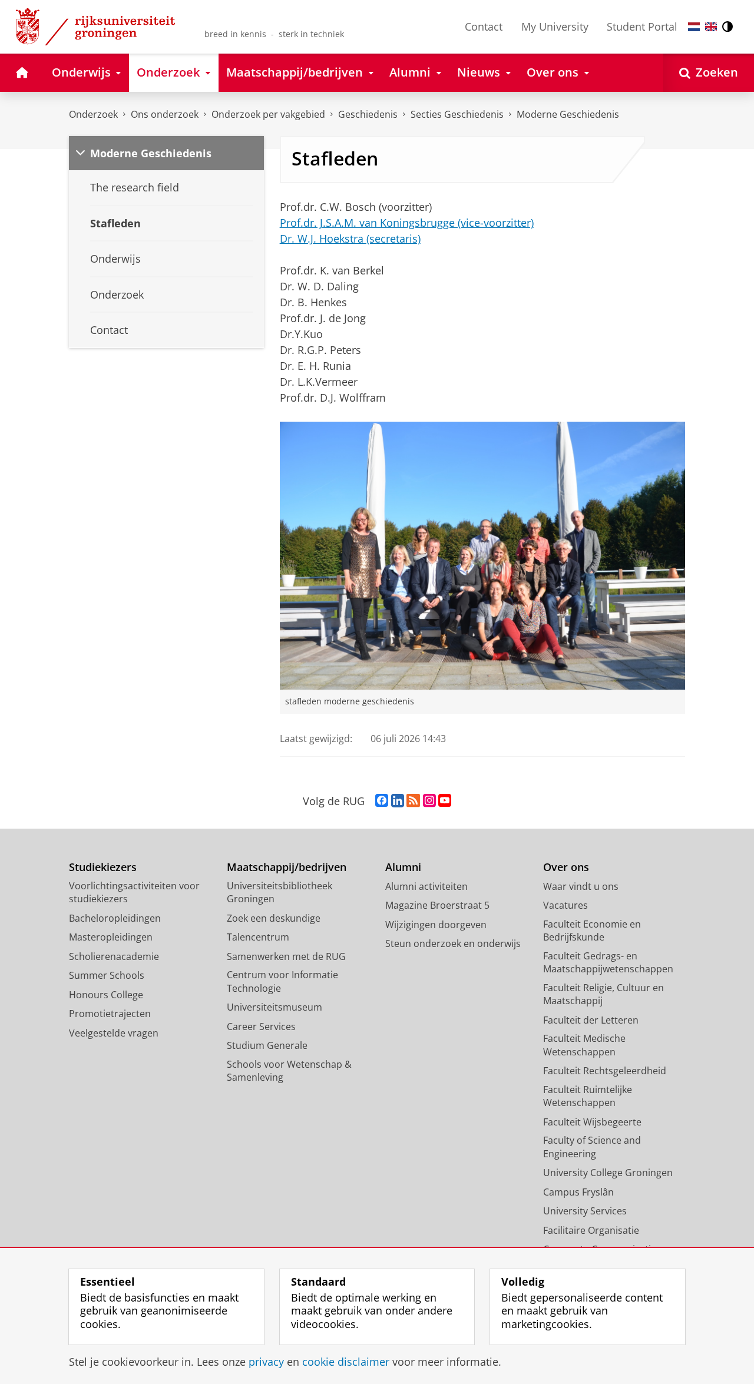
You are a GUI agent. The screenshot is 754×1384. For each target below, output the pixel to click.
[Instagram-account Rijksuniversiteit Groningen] (429, 801)
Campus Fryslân (578, 1192)
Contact (483, 26)
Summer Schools (106, 975)
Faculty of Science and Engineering (592, 1147)
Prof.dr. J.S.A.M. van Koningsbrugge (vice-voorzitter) (407, 223)
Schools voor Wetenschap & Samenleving (289, 1071)
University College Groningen (608, 1172)
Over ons (566, 867)
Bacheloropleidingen (115, 918)
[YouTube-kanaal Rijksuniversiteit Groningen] (444, 801)
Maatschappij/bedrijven (286, 867)
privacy (266, 1362)
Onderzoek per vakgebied (268, 114)
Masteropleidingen (111, 937)
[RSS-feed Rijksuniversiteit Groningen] (413, 801)
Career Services (261, 1026)
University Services (585, 1210)
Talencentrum (258, 937)
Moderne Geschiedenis (568, 114)
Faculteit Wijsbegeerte (592, 1121)
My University (554, 26)
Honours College (106, 994)
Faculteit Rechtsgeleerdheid (604, 1070)
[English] (711, 26)
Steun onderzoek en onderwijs (453, 943)
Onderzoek (93, 114)
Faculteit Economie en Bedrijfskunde (592, 931)
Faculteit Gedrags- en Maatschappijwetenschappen (608, 962)
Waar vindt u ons (581, 886)
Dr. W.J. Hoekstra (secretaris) (350, 238)
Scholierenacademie (114, 956)
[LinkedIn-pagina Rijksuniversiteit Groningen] (397, 801)
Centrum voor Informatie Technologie (282, 981)
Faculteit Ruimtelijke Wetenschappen (587, 1096)
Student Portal (642, 26)
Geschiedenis (368, 114)
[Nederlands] (694, 26)
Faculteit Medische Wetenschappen (584, 1045)
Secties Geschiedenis (457, 114)
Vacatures (565, 905)
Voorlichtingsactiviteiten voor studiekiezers (134, 892)
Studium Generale (267, 1045)
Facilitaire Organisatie (591, 1230)
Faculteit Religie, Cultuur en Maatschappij (603, 994)
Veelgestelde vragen (113, 1033)
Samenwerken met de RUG (286, 956)
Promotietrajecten (110, 1013)
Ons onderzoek (165, 114)
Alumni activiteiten (426, 886)
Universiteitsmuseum (274, 1007)
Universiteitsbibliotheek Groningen (279, 892)
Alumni (403, 867)
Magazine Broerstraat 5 (437, 905)
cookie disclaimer (345, 1362)
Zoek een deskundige (273, 918)
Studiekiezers (103, 867)
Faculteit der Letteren (591, 1020)
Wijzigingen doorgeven (436, 924)
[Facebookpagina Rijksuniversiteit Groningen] (381, 801)
